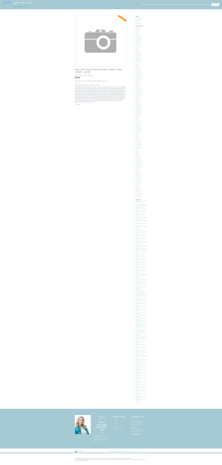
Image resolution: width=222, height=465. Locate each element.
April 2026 (138, 34)
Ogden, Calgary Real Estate (141, 324)
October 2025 (138, 42)
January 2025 (138, 55)
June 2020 (138, 135)
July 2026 (137, 30)
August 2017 (138, 182)
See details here (78, 83)
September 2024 (139, 60)
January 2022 (138, 107)
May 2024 (138, 65)
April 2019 (138, 154)
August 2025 (138, 45)
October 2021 (138, 111)
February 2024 (139, 70)
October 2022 (138, 94)
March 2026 (138, 36)
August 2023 (138, 79)
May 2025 (137, 49)
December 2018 (139, 160)
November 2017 (139, 178)
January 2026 (138, 37)
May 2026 (138, 33)
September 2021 (139, 113)
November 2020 (139, 128)
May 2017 (137, 187)
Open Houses (138, 20)
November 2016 (139, 195)
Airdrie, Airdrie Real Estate (141, 205)
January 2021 (138, 125)
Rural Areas (169, 4)
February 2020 (139, 141)
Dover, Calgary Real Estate (141, 245)
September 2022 (139, 95)
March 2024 (138, 68)
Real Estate (138, 22)
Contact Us (215, 4)
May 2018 (137, 170)
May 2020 (138, 136)
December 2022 (139, 91)
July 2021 (137, 116)
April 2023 (138, 85)
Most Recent (138, 27)
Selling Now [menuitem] (148, 4)
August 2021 (138, 114)
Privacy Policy (132, 451)
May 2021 (137, 119)
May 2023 (137, 83)
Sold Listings (138, 23)
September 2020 (139, 130)
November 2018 (139, 162)
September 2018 (139, 164)
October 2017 (138, 179)
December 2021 (139, 108)
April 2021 (138, 120)
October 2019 (138, 145)
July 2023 (137, 80)
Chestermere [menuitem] (156, 4)
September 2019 (139, 147)
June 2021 (138, 117)
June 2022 (138, 99)
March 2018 (138, 173)
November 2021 (139, 110)
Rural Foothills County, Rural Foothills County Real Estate (141, 352)
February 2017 (138, 191)
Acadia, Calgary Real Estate (141, 204)
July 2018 (137, 167)
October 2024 (138, 58)
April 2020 (138, 138)
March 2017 (138, 190)
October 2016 (138, 197)
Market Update (193, 4)
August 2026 (138, 29)
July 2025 (137, 46)
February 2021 (138, 123)
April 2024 (138, 67)
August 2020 (138, 132)
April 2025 (138, 51)
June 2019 (138, 151)
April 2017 (138, 188)
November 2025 (139, 40)
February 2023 (139, 88)
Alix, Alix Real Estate (140, 207)
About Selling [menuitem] (185, 4)
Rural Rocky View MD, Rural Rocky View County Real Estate (141, 356)
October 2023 (138, 76)
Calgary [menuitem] (162, 4)
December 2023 (139, 73)
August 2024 (138, 61)
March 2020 (138, 139)
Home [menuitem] (142, 4)
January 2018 (138, 176)
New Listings (138, 19)
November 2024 (139, 57)
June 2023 (138, 82)
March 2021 (138, 122)
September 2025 (139, 43)
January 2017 (138, 193)
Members (207, 4)
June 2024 (138, 64)
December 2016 (139, 194)
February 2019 (139, 157)
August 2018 (138, 166)
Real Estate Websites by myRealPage (141, 451)
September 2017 (139, 181)
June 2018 (138, 169)
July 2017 (137, 184)
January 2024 (138, 71)
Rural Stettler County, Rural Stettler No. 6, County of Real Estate (141, 361)
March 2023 (138, 86)
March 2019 (138, 156)
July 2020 (137, 133)
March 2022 (138, 104)
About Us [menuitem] (201, 4)
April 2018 (138, 172)
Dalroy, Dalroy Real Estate (141, 241)
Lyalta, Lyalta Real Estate (141, 298)
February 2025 (139, 54)
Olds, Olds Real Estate (140, 325)
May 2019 (137, 153)
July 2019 (137, 150)
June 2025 (138, 48)
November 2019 (139, 144)
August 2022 (138, 97)
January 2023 (138, 89)
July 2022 (137, 98)
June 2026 (138, 32)
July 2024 (137, 63)
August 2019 (138, 148)
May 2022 (137, 101)
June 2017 (138, 185)
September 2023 (139, 77)
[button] (215, 4)
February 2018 (139, 175)
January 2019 (138, 159)
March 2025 (138, 52)
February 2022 (139, 105)
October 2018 (138, 163)
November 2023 (139, 74)
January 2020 (138, 142)
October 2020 (138, 129)
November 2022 (139, 92)
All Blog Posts (138, 17)
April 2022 (138, 102)
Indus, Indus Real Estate (141, 273)
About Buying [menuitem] (176, 4)
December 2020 (139, 126)
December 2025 (139, 39)
